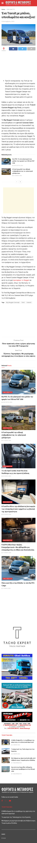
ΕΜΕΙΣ (3, 834)
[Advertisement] (18, 200)
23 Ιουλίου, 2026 (6, 476)
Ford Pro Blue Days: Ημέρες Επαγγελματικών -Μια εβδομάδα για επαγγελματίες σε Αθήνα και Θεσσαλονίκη (18, 547)
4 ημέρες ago (16, 753)
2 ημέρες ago (16, 744)
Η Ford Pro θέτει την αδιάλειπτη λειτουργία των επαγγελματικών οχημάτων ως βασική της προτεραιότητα (18, 509)
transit (29, 302)
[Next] (20, 181)
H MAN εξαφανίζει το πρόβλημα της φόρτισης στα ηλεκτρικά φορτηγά (22, 741)
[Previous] (16, 181)
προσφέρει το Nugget (21, 280)
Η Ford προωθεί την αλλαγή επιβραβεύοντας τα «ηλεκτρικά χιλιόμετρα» (22, 171)
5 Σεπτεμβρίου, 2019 (8, 21)
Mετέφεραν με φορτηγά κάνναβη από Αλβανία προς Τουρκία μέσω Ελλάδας (23, 759)
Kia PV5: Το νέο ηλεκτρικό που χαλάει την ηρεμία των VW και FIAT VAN (23, 161)
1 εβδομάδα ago (17, 762)
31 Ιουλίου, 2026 (17, 175)
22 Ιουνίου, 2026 (6, 514)
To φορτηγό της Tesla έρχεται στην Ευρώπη (16, 817)
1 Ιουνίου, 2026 (6, 588)
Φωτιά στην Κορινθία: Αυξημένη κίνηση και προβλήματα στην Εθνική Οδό (23, 769)
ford (23, 302)
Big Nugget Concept (12, 302)
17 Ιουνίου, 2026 (6, 552)
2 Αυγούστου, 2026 (18, 165)
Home (3, 9)
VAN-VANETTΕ (11, 9)
